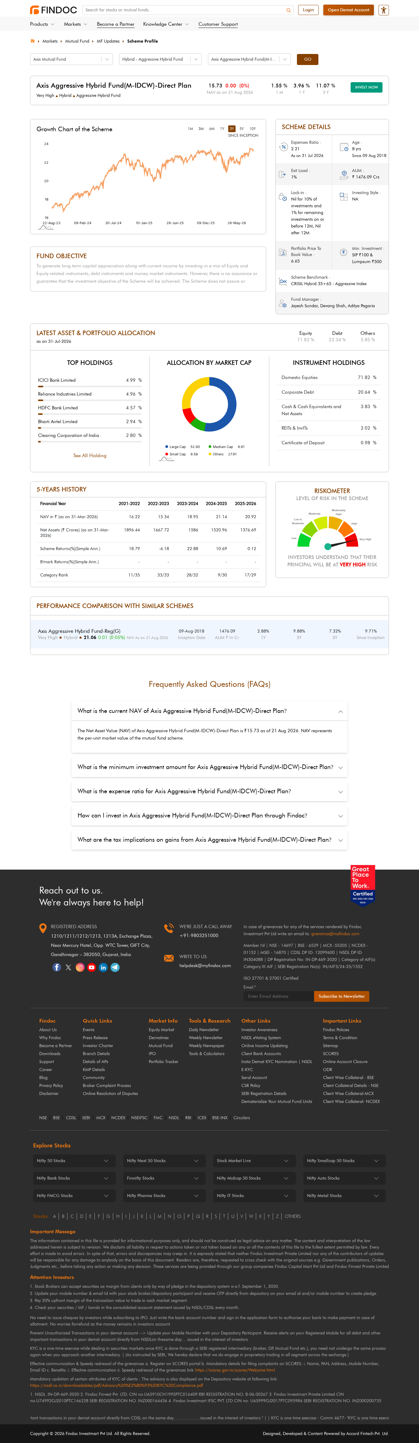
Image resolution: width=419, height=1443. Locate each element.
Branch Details (96, 1053)
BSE (56, 1118)
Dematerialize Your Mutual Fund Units (276, 1101)
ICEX (202, 1118)
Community (94, 1077)
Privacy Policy (51, 1085)
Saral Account (254, 1077)
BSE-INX (219, 1118)
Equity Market (161, 1029)
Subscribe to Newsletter (342, 996)
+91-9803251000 (198, 935)
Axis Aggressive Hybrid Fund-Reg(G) (79, 631)
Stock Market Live (234, 1160)
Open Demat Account (348, 10)
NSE (43, 1118)
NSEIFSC (139, 1118)
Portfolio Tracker (164, 1061)
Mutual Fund (77, 41)
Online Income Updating (264, 1045)
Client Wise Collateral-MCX (348, 1093)
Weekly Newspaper (207, 1045)
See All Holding (89, 455)
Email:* (250, 987)
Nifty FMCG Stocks (55, 1195)
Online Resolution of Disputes (110, 1093)
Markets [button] (72, 24)
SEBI (86, 1118)
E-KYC (247, 1069)
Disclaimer (49, 1093)
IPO (152, 1053)
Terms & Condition (340, 1037)
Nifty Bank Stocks (53, 1178)
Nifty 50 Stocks (51, 1160)
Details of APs (95, 1061)
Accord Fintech (360, 1433)
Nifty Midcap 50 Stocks (239, 1178)
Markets (50, 41)
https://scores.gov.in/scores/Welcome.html (235, 1370)
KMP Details (94, 1069)
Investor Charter (98, 1045)
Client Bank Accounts (261, 1053)
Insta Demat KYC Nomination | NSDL (276, 1061)
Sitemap (330, 1045)
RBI (188, 1118)
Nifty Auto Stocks (323, 1178)
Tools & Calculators (207, 1053)
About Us (48, 1029)
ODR (327, 1069)
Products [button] (39, 24)
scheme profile (142, 41)
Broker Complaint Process (107, 1085)
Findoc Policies (336, 1029)
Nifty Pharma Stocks (146, 1195)
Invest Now (366, 87)
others (293, 1216)
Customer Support (218, 24)
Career (45, 1069)
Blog (43, 1077)
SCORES (331, 1053)
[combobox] (34, 59)
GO (307, 59)
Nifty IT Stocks (230, 1195)
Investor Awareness (259, 1029)
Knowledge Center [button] (163, 24)
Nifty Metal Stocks (324, 1195)
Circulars (241, 1118)
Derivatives (159, 1037)
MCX (100, 1118)
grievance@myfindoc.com (335, 933)
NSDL (174, 1118)
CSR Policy (250, 1085)
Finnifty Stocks (140, 1178)
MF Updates (108, 41)
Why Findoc (50, 1037)
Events (88, 1029)
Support (46, 1061)
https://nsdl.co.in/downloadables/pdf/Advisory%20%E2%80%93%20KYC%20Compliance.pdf (116, 1385)
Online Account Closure (345, 1061)
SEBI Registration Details (263, 1093)
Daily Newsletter (204, 1029)
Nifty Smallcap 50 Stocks (331, 1160)
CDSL (71, 1118)
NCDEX (118, 1118)
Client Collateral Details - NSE (351, 1085)
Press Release (95, 1037)
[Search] (288, 10)
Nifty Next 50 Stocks (146, 1160)
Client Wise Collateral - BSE (348, 1077)
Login (308, 10)
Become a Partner (116, 24)
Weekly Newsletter (206, 1037)
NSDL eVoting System (261, 1037)
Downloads (49, 1053)
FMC (158, 1118)
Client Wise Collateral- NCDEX (351, 1101)
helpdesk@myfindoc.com (205, 965)
